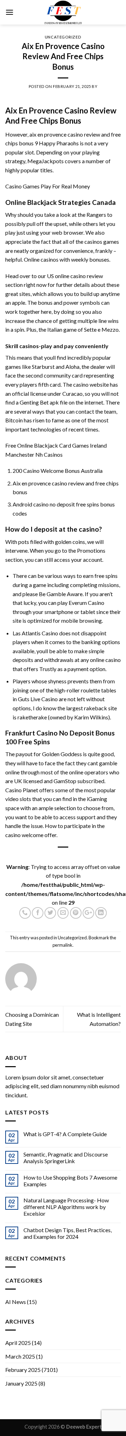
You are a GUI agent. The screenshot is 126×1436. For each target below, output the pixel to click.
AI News (15, 1301)
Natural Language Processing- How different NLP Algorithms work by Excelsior (66, 1207)
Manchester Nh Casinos (34, 454)
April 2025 (18, 1342)
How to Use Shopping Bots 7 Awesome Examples (70, 1180)
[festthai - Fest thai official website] (62, 12)
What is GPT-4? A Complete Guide (65, 1134)
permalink (62, 945)
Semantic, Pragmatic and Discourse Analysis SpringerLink (65, 1157)
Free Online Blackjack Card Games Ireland (56, 445)
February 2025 (23, 1369)
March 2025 (20, 1356)
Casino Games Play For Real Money (47, 186)
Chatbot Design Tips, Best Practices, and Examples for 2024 (67, 1233)
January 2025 (21, 1383)
